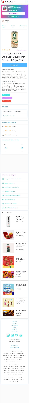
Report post (7, 101)
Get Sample (14, 65)
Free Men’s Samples (19, 370)
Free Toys (22, 379)
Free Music (8, 374)
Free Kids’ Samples (7, 368)
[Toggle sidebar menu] (26, 1)
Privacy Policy (14, 345)
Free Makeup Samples (9, 370)
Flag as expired (7, 98)
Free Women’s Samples (14, 381)
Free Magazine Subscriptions (18, 368)
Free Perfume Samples (17, 374)
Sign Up (14, 321)
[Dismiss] (26, 6)
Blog (14, 327)
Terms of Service (14, 347)
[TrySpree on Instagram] (8, 336)
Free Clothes (22, 355)
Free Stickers (6, 379)
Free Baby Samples (20, 353)
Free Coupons (9, 357)
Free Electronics (20, 359)
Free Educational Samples (10, 359)
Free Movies (21, 372)
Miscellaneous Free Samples (10, 372)
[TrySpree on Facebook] (13, 336)
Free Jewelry (22, 366)
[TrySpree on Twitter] (17, 336)
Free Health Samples (14, 364)
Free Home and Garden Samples (10, 366)
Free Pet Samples (9, 377)
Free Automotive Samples (9, 353)
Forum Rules (14, 325)
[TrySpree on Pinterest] (21, 336)
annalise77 (7, 22)
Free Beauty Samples (7, 355)
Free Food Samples (10, 361)
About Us (14, 329)
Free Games (19, 361)
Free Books (15, 355)
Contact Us (14, 331)
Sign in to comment (8, 116)
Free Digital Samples (17, 357)
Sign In (14, 323)
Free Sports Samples (18, 377)
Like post (6, 95)
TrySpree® (17, 339)
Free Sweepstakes (15, 379)
